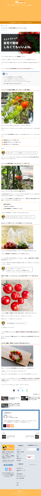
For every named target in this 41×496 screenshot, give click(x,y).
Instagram (8, 427)
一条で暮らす (20, 464)
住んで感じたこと (20, 468)
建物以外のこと (19, 458)
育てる (18, 482)
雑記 (39, 394)
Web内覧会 (19, 460)
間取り (18, 456)
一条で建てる (20, 445)
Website (12, 427)
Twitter (6, 470)
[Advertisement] (20, 14)
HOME (21, 491)
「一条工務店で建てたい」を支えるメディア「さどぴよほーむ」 (20, 22)
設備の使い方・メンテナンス (21, 471)
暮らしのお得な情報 (20, 478)
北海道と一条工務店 (20, 451)
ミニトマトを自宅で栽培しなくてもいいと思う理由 (12, 76)
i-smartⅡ (18, 449)
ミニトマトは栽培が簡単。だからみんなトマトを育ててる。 (14, 78)
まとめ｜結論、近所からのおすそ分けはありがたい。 (13, 83)
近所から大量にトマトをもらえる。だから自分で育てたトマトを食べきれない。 (17, 81)
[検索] (38, 449)
